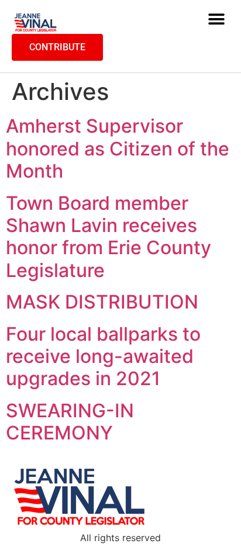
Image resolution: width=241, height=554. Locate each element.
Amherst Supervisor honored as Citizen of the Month (117, 148)
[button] (216, 19)
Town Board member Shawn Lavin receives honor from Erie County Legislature (108, 237)
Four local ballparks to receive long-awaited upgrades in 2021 (103, 356)
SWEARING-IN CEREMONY (70, 421)
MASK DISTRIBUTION (102, 301)
